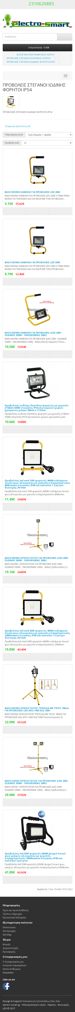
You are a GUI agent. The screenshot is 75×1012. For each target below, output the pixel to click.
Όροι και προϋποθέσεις (16, 910)
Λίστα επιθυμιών (11, 969)
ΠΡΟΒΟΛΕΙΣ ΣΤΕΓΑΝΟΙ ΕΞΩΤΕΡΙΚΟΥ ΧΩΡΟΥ (29, 58)
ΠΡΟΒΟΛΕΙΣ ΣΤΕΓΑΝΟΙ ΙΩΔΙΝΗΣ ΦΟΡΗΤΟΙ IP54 (31, 61)
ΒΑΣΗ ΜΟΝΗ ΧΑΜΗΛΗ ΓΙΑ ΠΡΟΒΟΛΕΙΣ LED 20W (32, 192)
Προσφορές (9, 951)
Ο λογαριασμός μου (13, 961)
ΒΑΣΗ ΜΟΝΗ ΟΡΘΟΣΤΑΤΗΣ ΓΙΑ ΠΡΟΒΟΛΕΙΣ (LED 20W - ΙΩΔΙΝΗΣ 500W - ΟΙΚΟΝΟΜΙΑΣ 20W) (37, 559)
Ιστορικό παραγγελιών (14, 965)
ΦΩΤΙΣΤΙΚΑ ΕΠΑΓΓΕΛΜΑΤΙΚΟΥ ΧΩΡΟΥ (36, 54)
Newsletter (8, 972)
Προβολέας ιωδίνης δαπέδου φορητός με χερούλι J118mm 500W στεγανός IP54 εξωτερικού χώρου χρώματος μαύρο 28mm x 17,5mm (37, 408)
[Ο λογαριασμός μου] (57, 4)
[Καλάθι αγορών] (65, 4)
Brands (6, 944)
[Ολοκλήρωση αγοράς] (69, 4)
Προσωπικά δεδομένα (14, 917)
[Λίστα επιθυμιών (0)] (61, 4)
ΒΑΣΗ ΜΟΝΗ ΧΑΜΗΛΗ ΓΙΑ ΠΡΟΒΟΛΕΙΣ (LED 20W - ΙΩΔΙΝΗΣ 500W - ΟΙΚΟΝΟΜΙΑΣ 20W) (33, 334)
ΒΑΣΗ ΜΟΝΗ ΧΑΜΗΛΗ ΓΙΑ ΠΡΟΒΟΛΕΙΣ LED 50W (32, 262)
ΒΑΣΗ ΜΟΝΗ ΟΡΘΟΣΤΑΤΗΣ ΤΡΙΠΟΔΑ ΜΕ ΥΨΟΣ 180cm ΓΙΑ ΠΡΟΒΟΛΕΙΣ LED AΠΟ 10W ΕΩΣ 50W (37, 709)
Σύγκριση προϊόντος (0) (17, 126)
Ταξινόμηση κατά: (14, 134)
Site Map (7, 934)
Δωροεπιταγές (10, 948)
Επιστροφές (9, 931)
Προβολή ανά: (12, 142)
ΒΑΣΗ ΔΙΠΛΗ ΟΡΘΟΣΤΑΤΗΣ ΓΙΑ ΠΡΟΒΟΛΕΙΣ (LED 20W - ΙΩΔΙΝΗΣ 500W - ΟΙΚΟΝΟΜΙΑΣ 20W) (37, 782)
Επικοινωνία (9, 927)
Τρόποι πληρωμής (12, 913)
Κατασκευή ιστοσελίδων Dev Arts (41, 1001)
